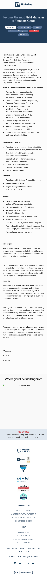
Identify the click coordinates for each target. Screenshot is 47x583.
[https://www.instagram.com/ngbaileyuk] (24, 563)
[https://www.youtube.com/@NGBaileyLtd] (33, 563)
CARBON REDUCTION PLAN (23, 517)
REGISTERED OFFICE (23, 521)
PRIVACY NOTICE (23, 542)
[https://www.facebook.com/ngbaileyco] (20, 563)
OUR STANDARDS (23, 510)
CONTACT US (23, 532)
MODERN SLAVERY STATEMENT (23, 514)
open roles (35, 437)
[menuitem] (23, 4)
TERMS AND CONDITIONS (23, 539)
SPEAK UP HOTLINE (23, 536)
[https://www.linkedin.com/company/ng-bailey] (14, 563)
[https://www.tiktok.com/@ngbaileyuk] (28, 563)
